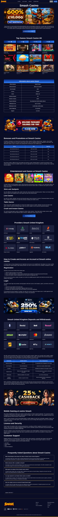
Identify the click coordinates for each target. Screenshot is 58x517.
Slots (47, 41)
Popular (9, 41)
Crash (35, 41)
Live (22, 41)
